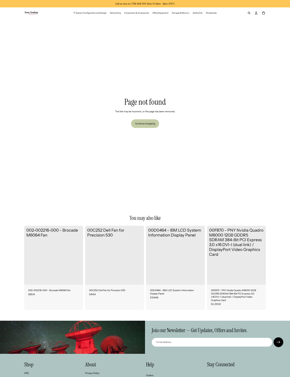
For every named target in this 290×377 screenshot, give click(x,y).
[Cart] (263, 13)
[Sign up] (278, 342)
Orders (149, 375)
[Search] (249, 13)
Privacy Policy (92, 373)
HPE (26, 373)
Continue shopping (145, 123)
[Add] (78, 279)
